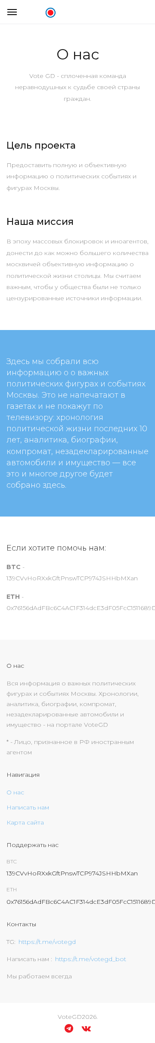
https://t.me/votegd (47, 942)
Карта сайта (25, 822)
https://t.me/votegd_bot (90, 959)
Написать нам (27, 807)
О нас (15, 792)
